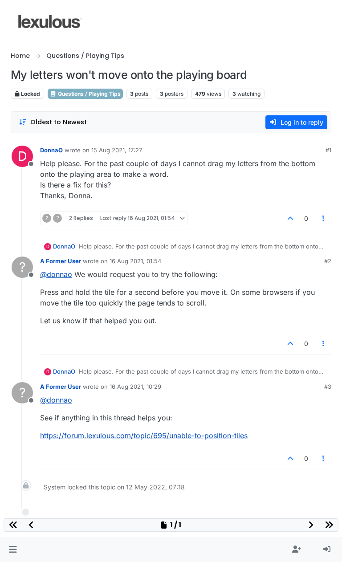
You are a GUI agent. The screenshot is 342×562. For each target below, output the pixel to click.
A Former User (60, 261)
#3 (327, 386)
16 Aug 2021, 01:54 (135, 261)
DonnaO (51, 150)
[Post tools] (324, 218)
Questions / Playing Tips (89, 93)
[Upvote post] (290, 218)
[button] (13, 549)
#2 (327, 261)
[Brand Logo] (50, 21)
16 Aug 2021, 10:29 (135, 386)
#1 (328, 150)
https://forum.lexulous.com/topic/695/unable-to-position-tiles (144, 435)
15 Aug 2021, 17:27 (116, 150)
